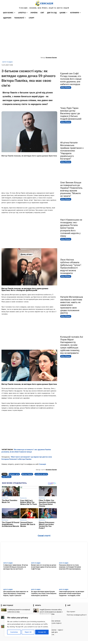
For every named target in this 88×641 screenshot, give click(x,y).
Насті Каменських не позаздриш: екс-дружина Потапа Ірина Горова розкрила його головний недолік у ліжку (71, 227)
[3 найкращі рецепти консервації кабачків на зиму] (3, 609)
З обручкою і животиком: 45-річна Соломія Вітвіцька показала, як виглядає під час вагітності (15, 567)
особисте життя (41, 474)
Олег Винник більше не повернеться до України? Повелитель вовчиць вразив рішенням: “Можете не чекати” (71, 189)
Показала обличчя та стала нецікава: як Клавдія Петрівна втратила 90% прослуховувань (70, 567)
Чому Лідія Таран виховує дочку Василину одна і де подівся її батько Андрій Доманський (70, 113)
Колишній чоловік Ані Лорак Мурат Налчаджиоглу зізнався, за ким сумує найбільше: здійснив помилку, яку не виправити (71, 345)
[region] (28, 625)
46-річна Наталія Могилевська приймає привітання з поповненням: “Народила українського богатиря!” (71, 150)
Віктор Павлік (27, 474)
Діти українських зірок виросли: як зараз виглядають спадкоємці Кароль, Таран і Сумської (15, 593)
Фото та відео (7, 62)
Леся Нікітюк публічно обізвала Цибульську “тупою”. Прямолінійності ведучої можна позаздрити (71, 266)
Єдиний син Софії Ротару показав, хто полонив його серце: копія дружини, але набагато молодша (71, 79)
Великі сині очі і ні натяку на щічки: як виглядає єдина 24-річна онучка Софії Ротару (43, 567)
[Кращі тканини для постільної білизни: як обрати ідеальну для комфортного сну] (3, 617)
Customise (14, 632)
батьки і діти (14, 474)
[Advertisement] (44, 38)
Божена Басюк (51, 58)
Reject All (28, 632)
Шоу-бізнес (66, 87)
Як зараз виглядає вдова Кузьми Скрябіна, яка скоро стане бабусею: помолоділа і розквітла (44, 593)
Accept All (42, 632)
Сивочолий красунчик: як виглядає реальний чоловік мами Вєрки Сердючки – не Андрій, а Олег (71, 593)
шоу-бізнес (6, 477)
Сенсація (42, 464)
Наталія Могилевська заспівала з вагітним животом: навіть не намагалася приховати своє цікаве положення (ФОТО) (71, 305)
